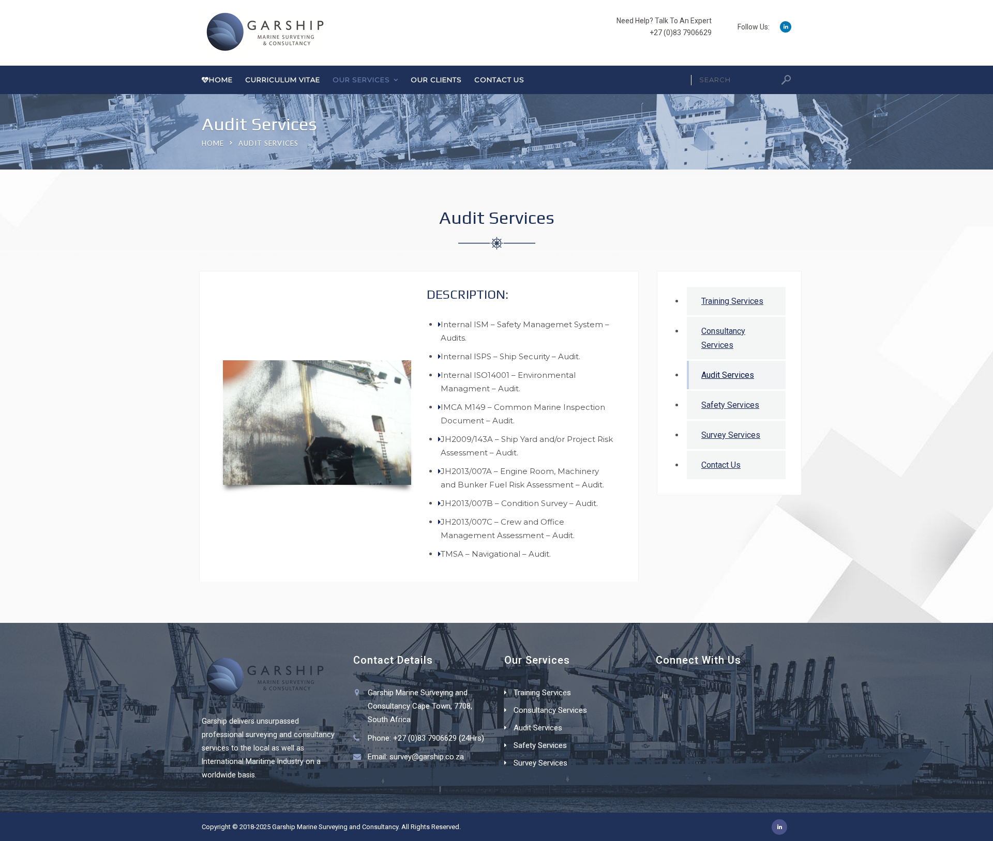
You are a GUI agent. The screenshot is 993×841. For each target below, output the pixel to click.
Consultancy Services (723, 338)
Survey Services (730, 435)
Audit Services (727, 375)
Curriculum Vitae (282, 79)
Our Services (361, 79)
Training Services (732, 301)
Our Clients (436, 79)
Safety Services (730, 405)
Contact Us (499, 79)
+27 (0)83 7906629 (681, 32)
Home (221, 79)
